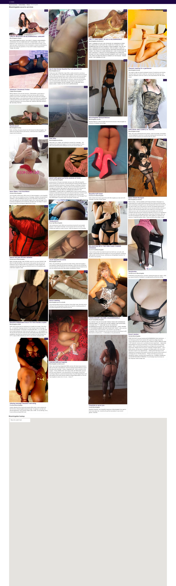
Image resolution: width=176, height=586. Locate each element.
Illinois (28, 4)
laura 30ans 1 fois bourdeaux (19, 191)
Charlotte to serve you (96, 405)
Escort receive (133, 334)
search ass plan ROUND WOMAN (21, 257)
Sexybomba (132, 271)
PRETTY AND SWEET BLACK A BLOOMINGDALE (105, 39)
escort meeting (54, 300)
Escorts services (13, 4)
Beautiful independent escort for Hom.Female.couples (28, 322)
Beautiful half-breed (96, 194)
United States (22, 4)
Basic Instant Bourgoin (136, 198)
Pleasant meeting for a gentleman (139, 68)
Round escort (14, 126)
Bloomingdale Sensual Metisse (99, 117)
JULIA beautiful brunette (57, 260)
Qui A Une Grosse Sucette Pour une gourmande (65, 69)
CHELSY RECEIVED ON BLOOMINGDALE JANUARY (27, 36)
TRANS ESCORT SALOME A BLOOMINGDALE (104, 318)
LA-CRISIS (11, 2)
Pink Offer (52, 138)
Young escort (53, 221)
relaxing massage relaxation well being (23, 403)
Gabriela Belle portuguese (58, 362)
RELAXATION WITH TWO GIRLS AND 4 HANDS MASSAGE (105, 247)
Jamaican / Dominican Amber (20, 89)
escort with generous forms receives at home (65, 178)
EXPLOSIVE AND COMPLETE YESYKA (141, 129)
